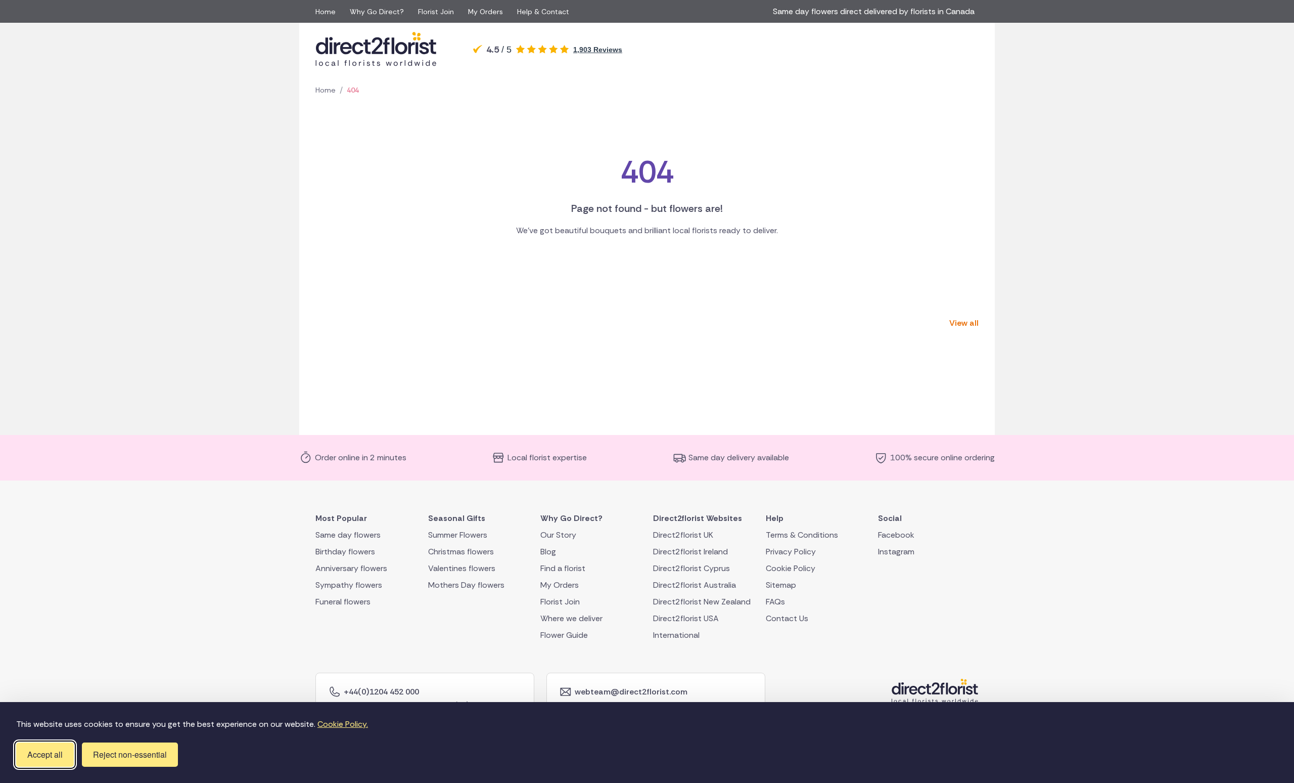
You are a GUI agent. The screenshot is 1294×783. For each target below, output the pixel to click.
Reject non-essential (130, 754)
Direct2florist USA (686, 618)
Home (325, 11)
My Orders (485, 11)
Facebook (896, 534)
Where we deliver (571, 618)
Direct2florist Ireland (690, 551)
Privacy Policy (791, 551)
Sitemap (781, 584)
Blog (548, 551)
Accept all (45, 754)
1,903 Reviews (597, 50)
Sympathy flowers (348, 584)
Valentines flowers (461, 567)
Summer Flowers (457, 534)
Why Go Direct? (377, 11)
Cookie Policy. (342, 724)
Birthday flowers (345, 551)
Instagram (896, 551)
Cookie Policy (790, 567)
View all (964, 323)
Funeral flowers (343, 601)
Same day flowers (348, 534)
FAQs (775, 601)
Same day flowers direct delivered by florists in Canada (876, 11)
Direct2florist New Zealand (702, 601)
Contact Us (787, 618)
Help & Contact (543, 11)
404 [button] (353, 90)
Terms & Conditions (802, 534)
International (676, 634)
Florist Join (436, 11)
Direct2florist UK (683, 534)
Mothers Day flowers (466, 584)
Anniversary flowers (351, 567)
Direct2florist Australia (694, 584)
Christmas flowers (461, 551)
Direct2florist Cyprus (691, 567)
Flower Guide (564, 634)
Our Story (558, 534)
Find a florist (562, 567)
